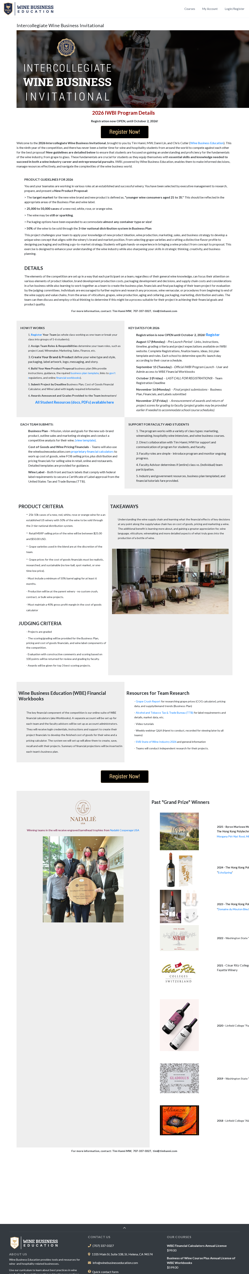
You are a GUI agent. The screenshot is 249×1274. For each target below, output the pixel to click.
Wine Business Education (207, 143)
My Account (210, 8)
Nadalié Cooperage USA (124, 830)
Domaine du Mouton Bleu (233, 909)
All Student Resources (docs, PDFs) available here (74, 402)
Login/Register (235, 8)
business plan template (85, 373)
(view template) (85, 440)
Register (36, 334)
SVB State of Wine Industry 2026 (156, 741)
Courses (190, 8)
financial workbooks (68, 377)
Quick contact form (105, 1272)
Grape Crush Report (148, 701)
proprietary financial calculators (92, 451)
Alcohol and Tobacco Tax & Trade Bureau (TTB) (164, 712)
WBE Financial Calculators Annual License (197, 1245)
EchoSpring (225, 872)
